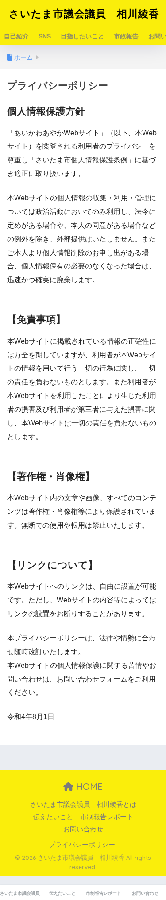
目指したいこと (82, 36)
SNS (45, 36)
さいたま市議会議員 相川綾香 (84, 13)
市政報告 (126, 36)
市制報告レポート (106, 816)
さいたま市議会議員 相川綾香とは (83, 804)
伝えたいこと (53, 816)
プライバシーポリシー (82, 844)
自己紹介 (16, 36)
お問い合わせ (83, 829)
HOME (88, 786)
